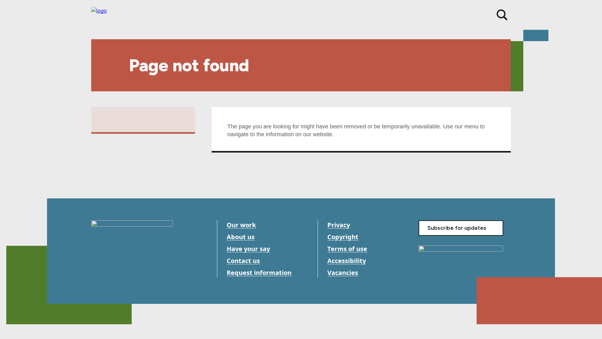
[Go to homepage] (132, 236)
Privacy (338, 225)
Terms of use (347, 249)
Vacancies (342, 272)
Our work (241, 225)
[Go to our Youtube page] (110, 273)
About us (241, 237)
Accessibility (346, 260)
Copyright (342, 237)
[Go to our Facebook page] (96, 273)
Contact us (243, 260)
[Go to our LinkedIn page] (124, 273)
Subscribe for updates (456, 227)
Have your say (248, 249)
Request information (259, 272)
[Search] (502, 15)
